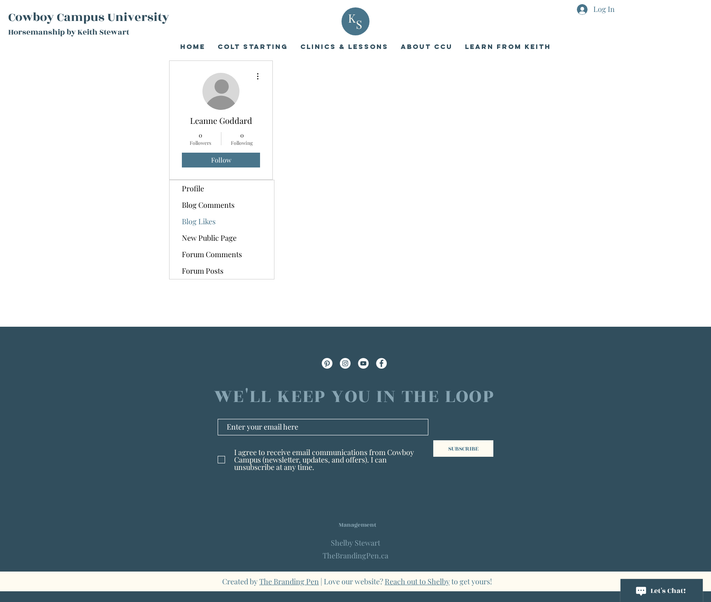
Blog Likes (199, 221)
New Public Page (209, 238)
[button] (427, 46)
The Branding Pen (289, 581)
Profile (193, 188)
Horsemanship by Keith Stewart (68, 32)
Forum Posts (202, 271)
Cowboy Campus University (88, 17)
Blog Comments (208, 205)
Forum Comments (212, 254)
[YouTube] (363, 363)
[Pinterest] (327, 363)
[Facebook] (381, 363)
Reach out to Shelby (417, 581)
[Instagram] (345, 363)
